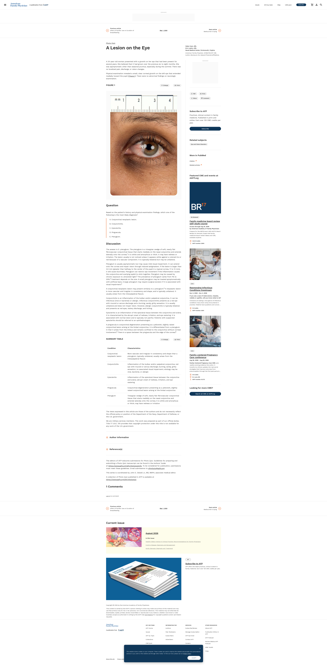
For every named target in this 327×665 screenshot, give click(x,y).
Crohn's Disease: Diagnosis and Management (160, 545)
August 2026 (152, 533)
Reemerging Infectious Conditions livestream (201, 288)
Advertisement (164, 12)
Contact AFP (189, 639)
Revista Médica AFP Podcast (211, 642)
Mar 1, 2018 (163, 30)
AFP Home (149, 628)
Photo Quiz (110, 43)
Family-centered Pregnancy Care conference (204, 356)
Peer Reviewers (171, 632)
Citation (192, 161)
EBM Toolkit (209, 647)
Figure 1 (132, 76)
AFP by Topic (268, 5)
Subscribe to (194, 563)
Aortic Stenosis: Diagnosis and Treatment (159, 548)
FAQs (207, 651)
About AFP (208, 628)
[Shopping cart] (312, 5)
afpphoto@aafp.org (156, 468)
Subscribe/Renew (191, 628)
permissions (149, 615)
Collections (149, 639)
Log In (108, 496)
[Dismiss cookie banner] (200, 648)
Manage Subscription (192, 632)
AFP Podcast (209, 638)
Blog (279, 5)
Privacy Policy (187, 653)
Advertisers (169, 639)
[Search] (321, 5)
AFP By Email (189, 636)
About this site (110, 659)
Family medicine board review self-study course (205, 222)
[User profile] (316, 5)
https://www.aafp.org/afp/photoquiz (121, 479)
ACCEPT (194, 658)
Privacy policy (121, 659)
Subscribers (170, 636)
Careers (188, 643)
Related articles (195, 165)
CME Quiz (288, 5)
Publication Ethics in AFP (212, 633)
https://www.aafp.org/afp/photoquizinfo (125, 466)
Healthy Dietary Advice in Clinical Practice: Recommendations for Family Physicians (173, 541)
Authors (168, 628)
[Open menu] (5, 5)
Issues (257, 5)
